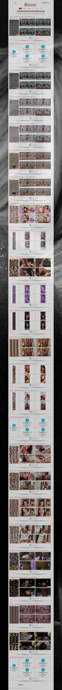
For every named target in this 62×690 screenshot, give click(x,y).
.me (49, 3)
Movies (29, 8)
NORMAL (15, 2)
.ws (46, 3)
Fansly (12, 283)
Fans (37, 8)
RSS (48, 2)
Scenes (24, 8)
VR (33, 8)
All (20, 8)
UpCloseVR (12, 16)
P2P (41, 8)
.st (30, 13)
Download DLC (34, 39)
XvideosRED (12, 203)
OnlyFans (11, 230)
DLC (11, 65)
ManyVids (11, 630)
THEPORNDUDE (44, 2)
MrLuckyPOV (12, 657)
